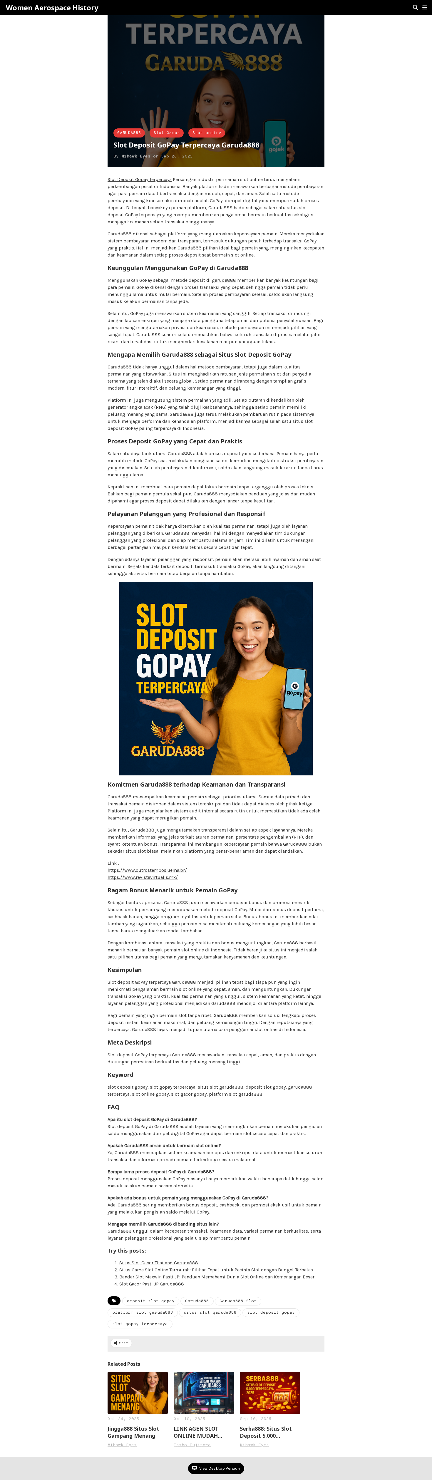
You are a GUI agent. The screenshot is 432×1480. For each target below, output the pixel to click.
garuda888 (224, 280)
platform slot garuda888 (142, 1312)
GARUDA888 (129, 132)
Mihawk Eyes (135, 156)
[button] (424, 7)
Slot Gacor (166, 132)
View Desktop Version (219, 1468)
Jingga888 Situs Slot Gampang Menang (133, 1432)
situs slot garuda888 (210, 1312)
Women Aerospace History (52, 7)
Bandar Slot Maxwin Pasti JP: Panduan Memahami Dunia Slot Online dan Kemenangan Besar (216, 1277)
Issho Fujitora (192, 1445)
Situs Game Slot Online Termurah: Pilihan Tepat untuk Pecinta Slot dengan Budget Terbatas (216, 1270)
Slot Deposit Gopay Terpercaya (140, 179)
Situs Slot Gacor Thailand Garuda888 (158, 1263)
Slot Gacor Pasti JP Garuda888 (151, 1284)
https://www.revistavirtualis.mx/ (143, 877)
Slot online (206, 132)
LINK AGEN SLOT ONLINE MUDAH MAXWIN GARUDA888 (202, 1432)
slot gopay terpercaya (140, 1324)
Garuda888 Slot (238, 1301)
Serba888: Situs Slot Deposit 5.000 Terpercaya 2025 (266, 1432)
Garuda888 (197, 1301)
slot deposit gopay (271, 1312)
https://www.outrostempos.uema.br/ (147, 870)
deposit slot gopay (151, 1301)
